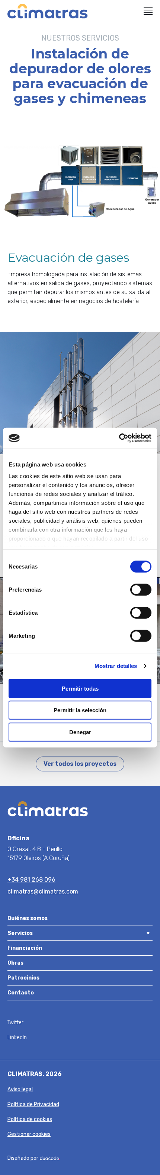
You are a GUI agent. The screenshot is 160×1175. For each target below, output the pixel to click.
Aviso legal (20, 1089)
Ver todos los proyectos (80, 763)
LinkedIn (17, 1037)
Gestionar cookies (29, 1134)
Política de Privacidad (33, 1104)
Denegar (80, 732)
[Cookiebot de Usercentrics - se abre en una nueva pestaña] (118, 438)
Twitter (15, 1022)
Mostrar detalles (116, 666)
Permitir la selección (80, 710)
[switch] (140, 589)
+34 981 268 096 (31, 879)
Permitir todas (80, 688)
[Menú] (148, 11)
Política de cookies (29, 1119)
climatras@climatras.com (42, 891)
